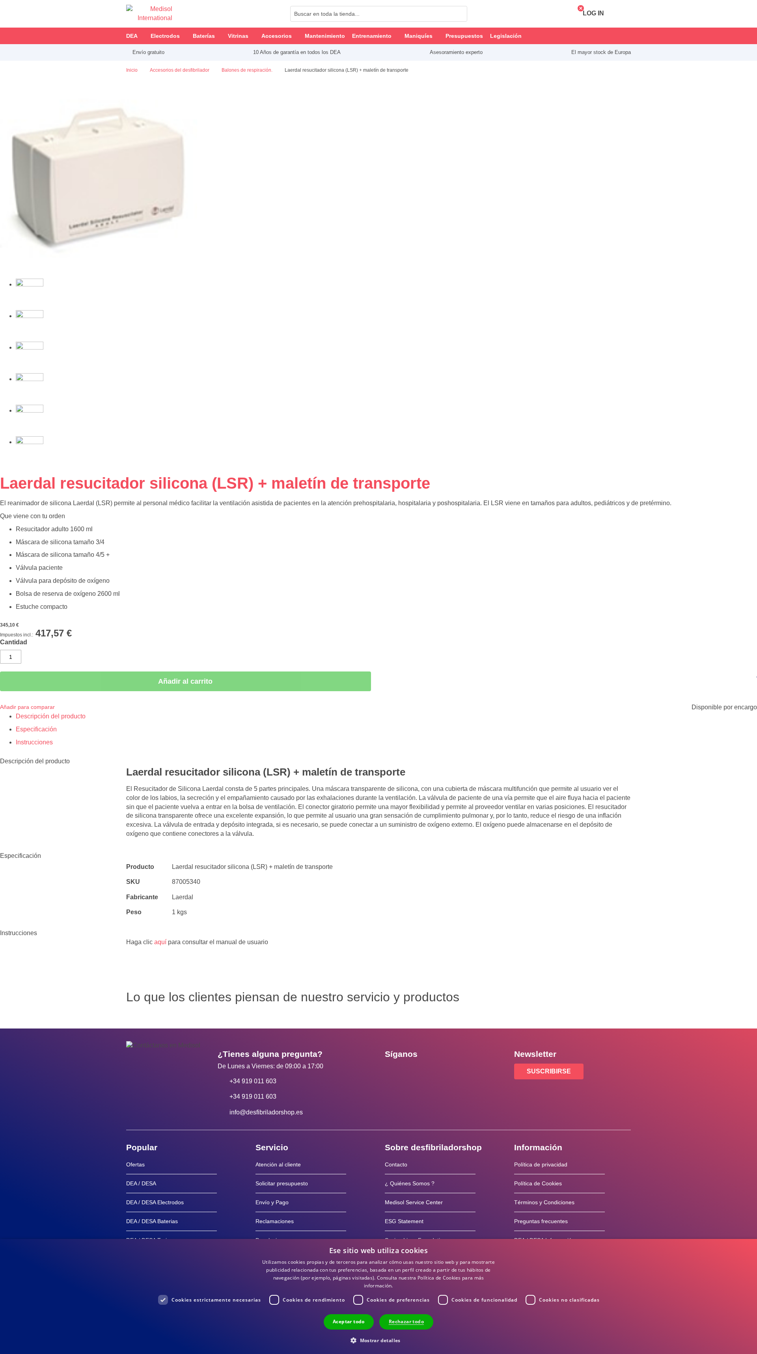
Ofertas (135, 1164)
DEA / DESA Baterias (152, 1221)
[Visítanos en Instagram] (439, 1072)
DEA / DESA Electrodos (155, 1202)
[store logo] (149, 14)
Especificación (36, 729)
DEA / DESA (141, 1183)
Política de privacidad (540, 1164)
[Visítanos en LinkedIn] (416, 1072)
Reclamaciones (274, 1221)
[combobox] (378, 14)
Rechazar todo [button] (406, 1321)
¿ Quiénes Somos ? (409, 1183)
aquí (160, 942)
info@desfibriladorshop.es (266, 1112)
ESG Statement (404, 1221)
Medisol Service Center (414, 1202)
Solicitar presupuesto (281, 1183)
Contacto (396, 1164)
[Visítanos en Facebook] (393, 1072)
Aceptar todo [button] (349, 1321)
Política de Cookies (538, 1183)
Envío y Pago (272, 1202)
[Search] (459, 13)
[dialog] (378, 1296)
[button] (378, 1340)
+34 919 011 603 (252, 1081)
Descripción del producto (51, 716)
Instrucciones (34, 742)
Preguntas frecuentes (541, 1221)
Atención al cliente (278, 1164)
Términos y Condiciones (544, 1202)
